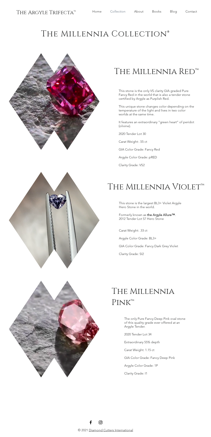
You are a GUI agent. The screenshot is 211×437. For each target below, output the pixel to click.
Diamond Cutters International (111, 430)
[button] (94, 145)
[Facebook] (90, 422)
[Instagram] (100, 422)
